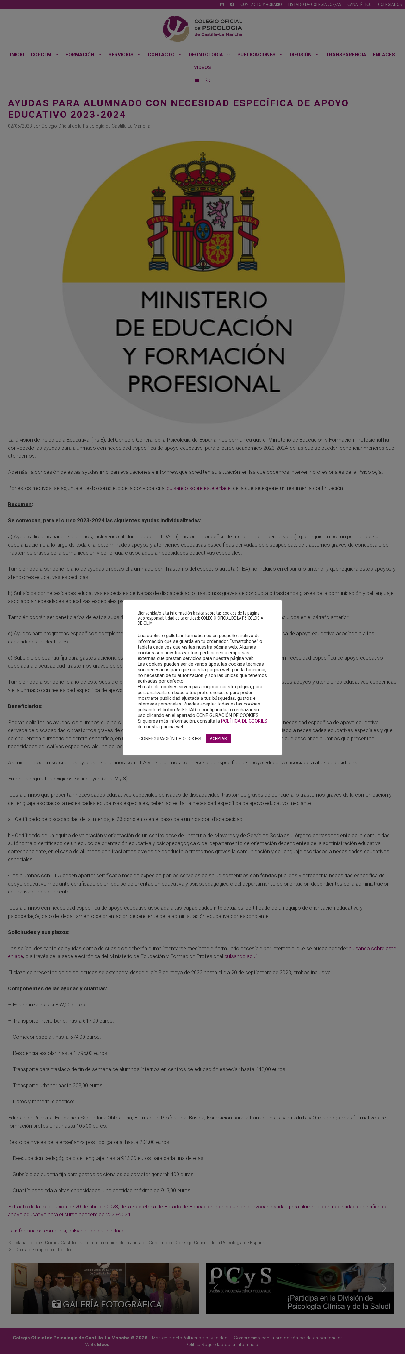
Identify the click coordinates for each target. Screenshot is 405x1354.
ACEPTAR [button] (218, 738)
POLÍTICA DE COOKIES (244, 721)
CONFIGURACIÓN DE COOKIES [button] (170, 739)
